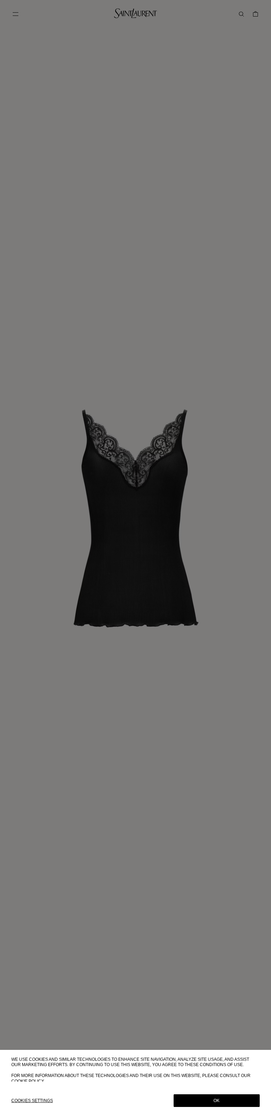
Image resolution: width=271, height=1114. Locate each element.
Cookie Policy (27, 1081)
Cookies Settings (32, 1100)
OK (216, 1100)
